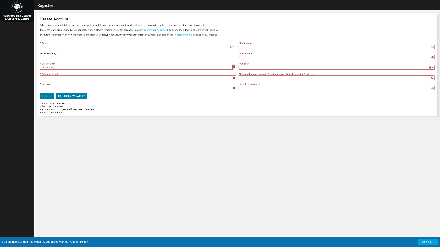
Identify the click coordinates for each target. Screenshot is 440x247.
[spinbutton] (336, 77)
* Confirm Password (249, 84)
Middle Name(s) (48, 53)
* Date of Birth (47, 63)
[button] (47, 96)
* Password (46, 84)
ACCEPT (428, 242)
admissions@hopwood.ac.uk (153, 29)
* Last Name (245, 53)
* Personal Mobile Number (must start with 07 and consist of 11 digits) (276, 73)
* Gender (244, 63)
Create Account (54, 19)
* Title (43, 43)
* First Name (245, 43)
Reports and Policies (184, 34)
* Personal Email (49, 73)
